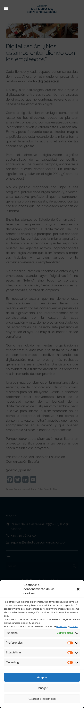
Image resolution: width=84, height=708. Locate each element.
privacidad (61, 626)
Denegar (42, 688)
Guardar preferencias (42, 698)
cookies (74, 626)
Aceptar (42, 677)
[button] (78, 589)
